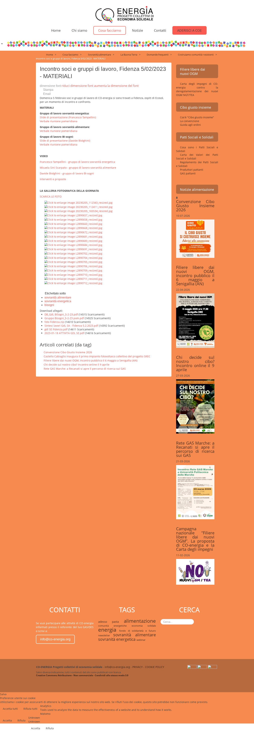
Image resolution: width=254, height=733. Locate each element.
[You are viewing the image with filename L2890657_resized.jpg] (73, 215)
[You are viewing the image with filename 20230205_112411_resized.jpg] (78, 206)
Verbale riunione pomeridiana (58, 121)
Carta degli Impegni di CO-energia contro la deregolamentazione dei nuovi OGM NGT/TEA (197, 89)
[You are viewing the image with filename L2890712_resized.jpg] (73, 283)
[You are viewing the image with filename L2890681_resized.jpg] (73, 236)
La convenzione (189, 121)
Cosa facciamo (109, 30)
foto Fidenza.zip (54, 322)
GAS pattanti (188, 173)
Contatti (160, 30)
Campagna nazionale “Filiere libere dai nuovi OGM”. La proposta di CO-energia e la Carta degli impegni (195, 539)
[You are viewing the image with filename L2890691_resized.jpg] (73, 249)
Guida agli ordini (190, 125)
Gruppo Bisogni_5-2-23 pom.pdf (64, 318)
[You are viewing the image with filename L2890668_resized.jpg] (73, 228)
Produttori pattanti (191, 169)
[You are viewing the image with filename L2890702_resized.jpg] (73, 253)
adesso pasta (111, 621)
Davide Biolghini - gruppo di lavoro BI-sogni (67, 173)
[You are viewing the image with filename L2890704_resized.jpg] (73, 257)
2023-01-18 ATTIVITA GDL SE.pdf (64, 333)
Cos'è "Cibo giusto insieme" (197, 117)
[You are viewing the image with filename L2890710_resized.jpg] (73, 274)
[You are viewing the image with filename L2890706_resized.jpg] (73, 266)
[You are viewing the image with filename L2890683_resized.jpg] (73, 240)
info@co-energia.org (55, 639)
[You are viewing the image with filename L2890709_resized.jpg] (73, 270)
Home (56, 30)
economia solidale (144, 625)
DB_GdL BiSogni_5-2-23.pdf (61, 314)
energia (108, 629)
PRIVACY (137, 667)
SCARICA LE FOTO (51, 196)
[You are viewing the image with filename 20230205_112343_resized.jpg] (78, 202)
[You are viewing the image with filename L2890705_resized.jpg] (73, 261)
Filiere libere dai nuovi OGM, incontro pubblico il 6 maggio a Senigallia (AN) (90, 360)
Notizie (137, 30)
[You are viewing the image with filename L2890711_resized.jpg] (73, 278)
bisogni (49, 305)
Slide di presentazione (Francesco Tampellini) (68, 117)
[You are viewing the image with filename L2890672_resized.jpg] (73, 232)
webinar (140, 640)
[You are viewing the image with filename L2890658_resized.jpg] (73, 219)
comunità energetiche (115, 625)
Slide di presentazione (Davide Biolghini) (65, 140)
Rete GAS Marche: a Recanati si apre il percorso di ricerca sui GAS (85, 368)
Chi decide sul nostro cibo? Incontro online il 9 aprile (76, 364)
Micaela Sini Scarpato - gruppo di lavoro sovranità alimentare (78, 167)
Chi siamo (79, 30)
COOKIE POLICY (154, 667)
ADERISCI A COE (189, 30)
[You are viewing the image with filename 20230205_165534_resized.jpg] (78, 211)
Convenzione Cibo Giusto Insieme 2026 (68, 352)
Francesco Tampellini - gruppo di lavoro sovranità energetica (77, 162)
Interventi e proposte (53, 179)
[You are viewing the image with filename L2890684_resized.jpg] (73, 245)
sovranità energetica (57, 301)
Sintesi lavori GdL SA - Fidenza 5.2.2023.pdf (71, 325)
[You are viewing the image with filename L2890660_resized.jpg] (73, 223)
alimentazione (140, 621)
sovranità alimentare (57, 297)
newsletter (105, 635)
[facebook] (213, 669)
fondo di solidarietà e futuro (137, 630)
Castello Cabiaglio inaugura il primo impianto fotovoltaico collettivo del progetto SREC (97, 356)
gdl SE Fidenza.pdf (56, 329)
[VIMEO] (202, 669)
